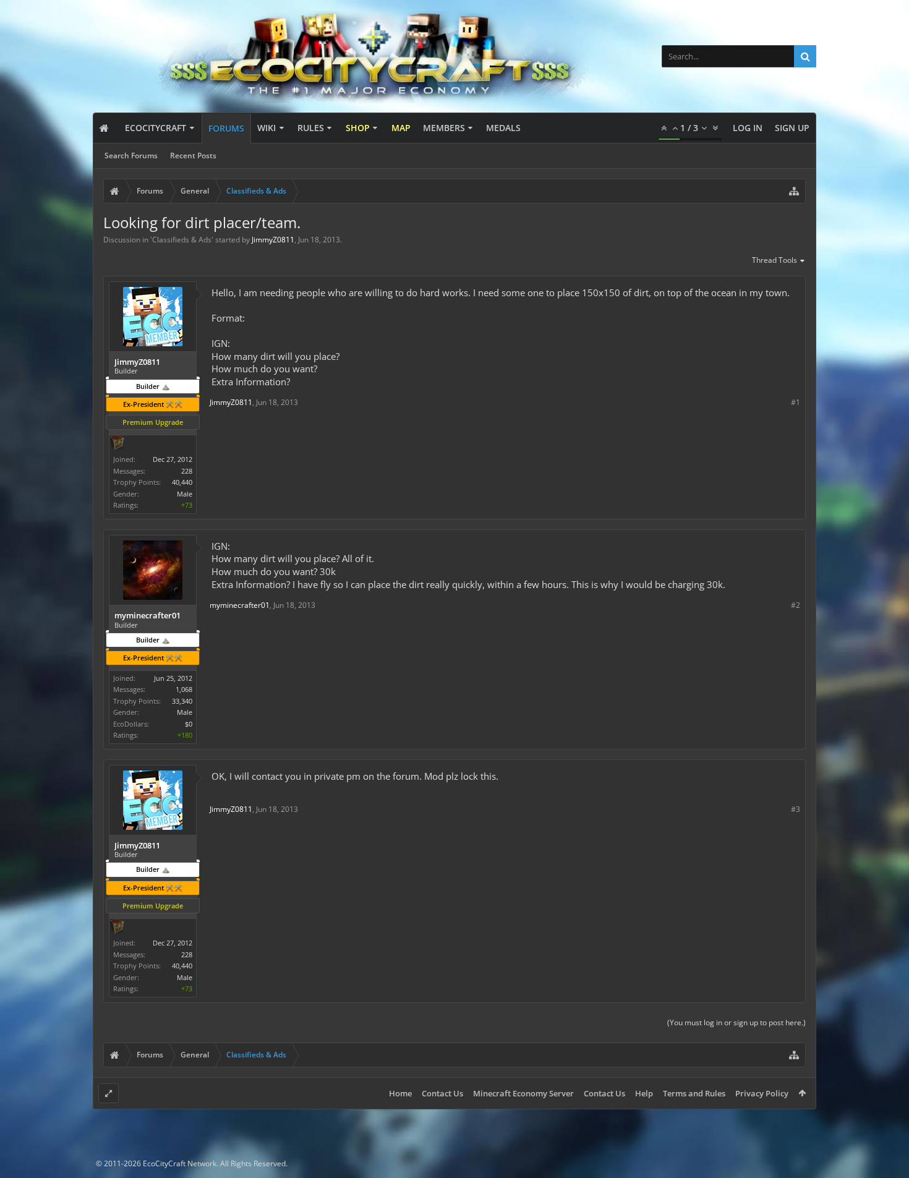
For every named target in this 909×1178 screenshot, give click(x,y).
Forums (226, 128)
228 (186, 471)
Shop (358, 128)
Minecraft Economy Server (523, 1093)
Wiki (266, 128)
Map (401, 128)
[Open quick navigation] (794, 191)
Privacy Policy (761, 1093)
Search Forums (131, 155)
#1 (795, 402)
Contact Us (442, 1093)
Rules (310, 128)
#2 (795, 605)
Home (400, 1093)
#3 (795, 809)
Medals (503, 128)
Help (644, 1093)
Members (444, 128)
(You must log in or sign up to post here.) (736, 1022)
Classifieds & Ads (181, 239)
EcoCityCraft (155, 128)
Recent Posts (193, 155)
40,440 (182, 482)
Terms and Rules (694, 1093)
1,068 (184, 689)
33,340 (182, 701)
